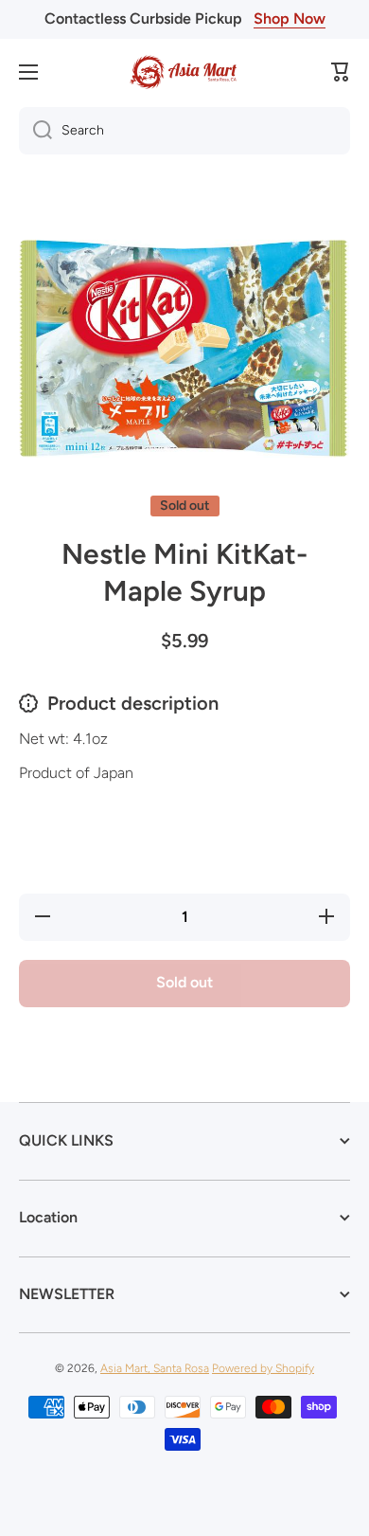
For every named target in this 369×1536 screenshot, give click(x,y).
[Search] (35, 130)
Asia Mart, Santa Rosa (154, 1368)
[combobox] (184, 130)
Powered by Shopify (263, 1368)
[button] (340, 72)
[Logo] (184, 72)
